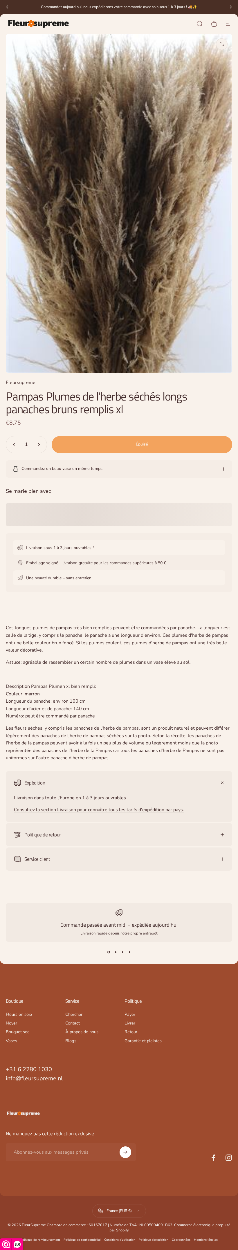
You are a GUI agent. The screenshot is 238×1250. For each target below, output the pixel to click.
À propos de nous (81, 1031)
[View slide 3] (122, 952)
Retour (131, 1031)
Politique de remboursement (40, 1240)
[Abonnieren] (125, 1152)
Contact (72, 1023)
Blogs (70, 1040)
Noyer (11, 1023)
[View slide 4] (129, 952)
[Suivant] (229, 7)
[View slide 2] (115, 952)
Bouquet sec (17, 1031)
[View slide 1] (108, 952)
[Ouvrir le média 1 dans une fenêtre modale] (222, 44)
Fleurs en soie (19, 1014)
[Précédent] (8, 7)
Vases (11, 1040)
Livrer (130, 1023)
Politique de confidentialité (82, 1240)
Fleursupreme (20, 382)
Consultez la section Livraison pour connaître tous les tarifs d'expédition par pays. (99, 810)
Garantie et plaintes (143, 1040)
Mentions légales (206, 1240)
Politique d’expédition (153, 1240)
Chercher (73, 1014)
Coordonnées (181, 1240)
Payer (130, 1014)
